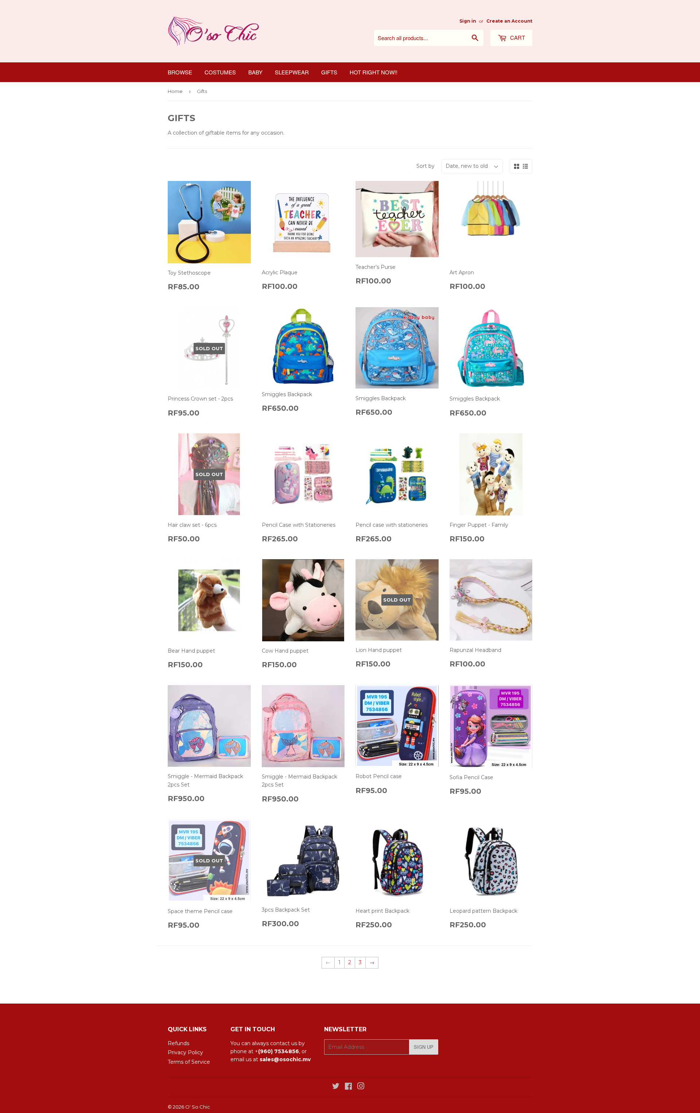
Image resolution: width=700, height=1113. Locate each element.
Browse (180, 72)
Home (175, 91)
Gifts (329, 72)
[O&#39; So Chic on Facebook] (348, 1087)
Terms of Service (189, 1062)
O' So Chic (197, 1107)
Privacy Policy (185, 1052)
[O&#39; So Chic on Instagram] (361, 1087)
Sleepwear (292, 72)
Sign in (467, 21)
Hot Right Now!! (373, 72)
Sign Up (423, 1046)
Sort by (425, 166)
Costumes (220, 72)
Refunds (178, 1043)
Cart (517, 37)
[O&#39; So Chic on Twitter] (335, 1087)
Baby (255, 72)
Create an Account (509, 21)
